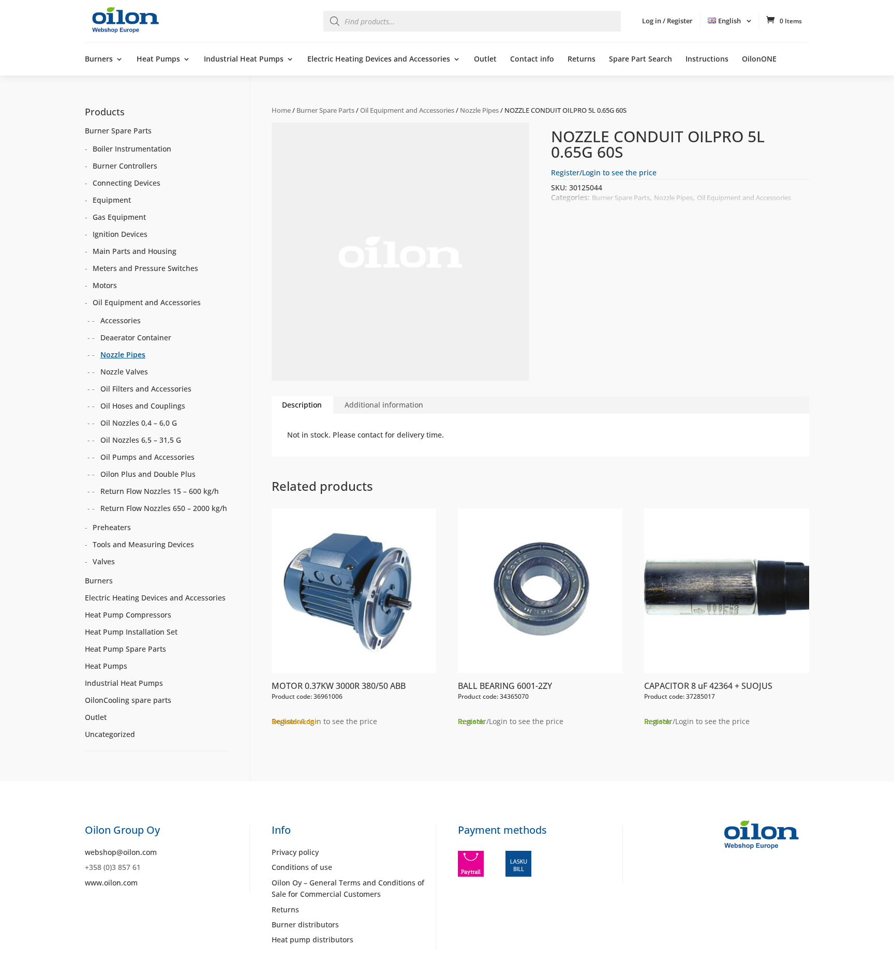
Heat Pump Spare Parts (125, 649)
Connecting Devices (126, 183)
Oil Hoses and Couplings (142, 406)
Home (281, 110)
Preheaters (112, 527)
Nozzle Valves (124, 372)
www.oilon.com (111, 883)
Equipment (112, 200)
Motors (105, 285)
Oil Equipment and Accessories (407, 110)
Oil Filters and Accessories (145, 389)
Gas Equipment (119, 217)
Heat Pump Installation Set (131, 632)
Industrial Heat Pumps (244, 59)
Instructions (707, 59)
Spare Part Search (640, 59)
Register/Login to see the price (604, 172)
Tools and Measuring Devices (143, 544)
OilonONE (759, 59)
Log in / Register (667, 20)
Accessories (120, 320)
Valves (104, 561)
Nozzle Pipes (479, 110)
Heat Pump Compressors (128, 615)
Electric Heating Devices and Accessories (378, 59)
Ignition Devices (120, 234)
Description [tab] (302, 405)
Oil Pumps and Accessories (147, 457)
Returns (581, 59)
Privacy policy (295, 852)
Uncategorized (110, 734)
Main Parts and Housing (134, 251)
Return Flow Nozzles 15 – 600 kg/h (159, 491)
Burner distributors (305, 924)
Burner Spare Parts (325, 110)
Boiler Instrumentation (132, 149)
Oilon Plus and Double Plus (148, 474)
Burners (99, 59)
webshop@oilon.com (121, 852)
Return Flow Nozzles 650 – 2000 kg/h (163, 508)
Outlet (485, 59)
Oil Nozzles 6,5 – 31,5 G (140, 440)
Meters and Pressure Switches (145, 268)
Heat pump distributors (312, 939)
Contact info (532, 59)
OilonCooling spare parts (128, 700)
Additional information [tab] (384, 405)
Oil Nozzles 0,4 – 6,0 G (138, 423)
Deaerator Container (135, 337)
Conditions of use (302, 867)
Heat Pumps (158, 59)
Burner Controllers (125, 166)
